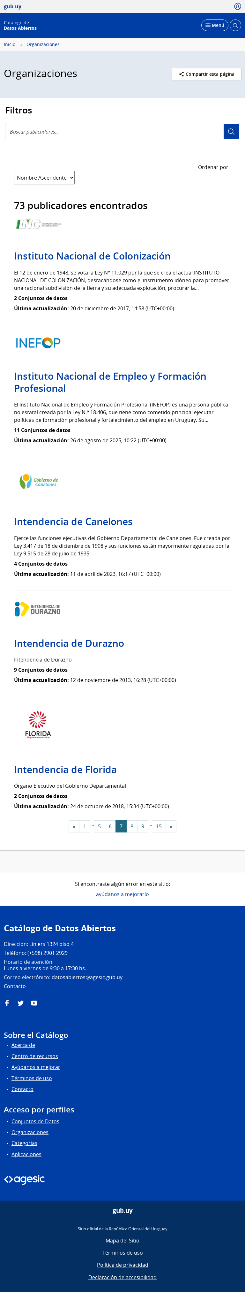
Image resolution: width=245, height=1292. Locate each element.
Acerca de (23, 1044)
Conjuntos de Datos (35, 1121)
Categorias (24, 1143)
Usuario (231, 131)
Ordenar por (213, 167)
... (92, 824)
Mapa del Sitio (122, 1240)
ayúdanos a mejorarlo (122, 894)
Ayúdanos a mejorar (35, 1067)
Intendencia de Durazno (69, 643)
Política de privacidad (122, 1264)
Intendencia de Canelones (73, 521)
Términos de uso (31, 1078)
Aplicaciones (26, 1154)
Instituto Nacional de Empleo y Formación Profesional (110, 382)
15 (159, 826)
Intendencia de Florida (65, 769)
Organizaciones (43, 44)
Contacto (22, 1089)
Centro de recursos (34, 1056)
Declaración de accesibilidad (122, 1277)
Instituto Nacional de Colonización (92, 256)
